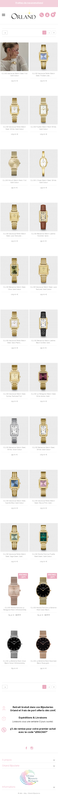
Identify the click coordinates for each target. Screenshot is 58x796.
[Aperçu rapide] (26, 692)
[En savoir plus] (31, 693)
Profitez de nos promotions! (29, 3)
